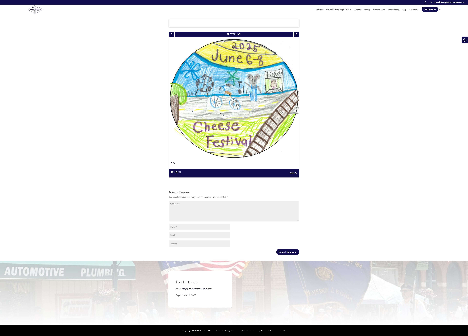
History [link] (367, 10)
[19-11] (296, 34)
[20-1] (171, 34)
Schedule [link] (319, 10)
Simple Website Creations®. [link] (273, 330)
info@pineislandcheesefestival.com (197, 288)
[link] (465, 40)
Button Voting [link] (393, 10)
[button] (425, 2)
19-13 (173, 162)
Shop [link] (404, 10)
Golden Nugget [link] (379, 10)
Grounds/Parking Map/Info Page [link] (338, 10)
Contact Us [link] (413, 10)
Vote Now (235, 34)
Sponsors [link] (357, 10)
